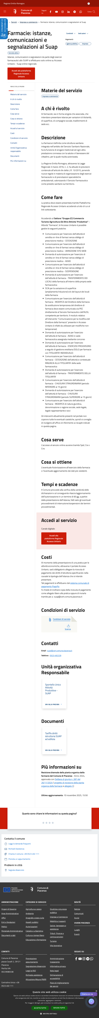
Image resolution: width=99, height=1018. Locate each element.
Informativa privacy (58, 966)
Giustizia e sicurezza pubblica (58, 911)
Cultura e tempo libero (35, 935)
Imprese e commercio (28, 22)
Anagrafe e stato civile (35, 917)
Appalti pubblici (32, 922)
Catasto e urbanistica (34, 930)
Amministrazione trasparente (57, 960)
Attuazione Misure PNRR (36, 979)
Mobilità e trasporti (58, 921)
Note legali (54, 970)
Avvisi (76, 917)
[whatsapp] (92, 958)
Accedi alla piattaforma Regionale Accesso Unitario (21, 73)
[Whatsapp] (79, 11)
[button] (93, 11)
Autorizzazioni (31, 926)
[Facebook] (49, 11)
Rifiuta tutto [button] (59, 1008)
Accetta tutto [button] (40, 1008)
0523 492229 (55, 655)
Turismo (53, 941)
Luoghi (77, 929)
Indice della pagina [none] (17, 86)
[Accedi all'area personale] (88, 3)
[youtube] (80, 958)
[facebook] (76, 958)
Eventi (77, 934)
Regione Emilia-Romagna (14, 3)
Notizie (77, 909)
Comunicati (79, 913)
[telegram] (88, 958)
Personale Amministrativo (12, 930)
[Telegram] (73, 11)
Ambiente (30, 913)
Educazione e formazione (36, 939)
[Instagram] (61, 11)
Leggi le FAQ (31, 970)
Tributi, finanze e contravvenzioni (57, 935)
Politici (4, 926)
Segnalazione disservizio (36, 966)
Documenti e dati (8, 935)
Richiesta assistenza (34, 975)
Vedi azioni (82, 33)
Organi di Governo (8, 909)
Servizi (14, 22)
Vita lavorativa (56, 945)
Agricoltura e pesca (33, 909)
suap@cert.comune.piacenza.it (59, 650)
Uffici (3, 917)
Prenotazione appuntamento (32, 960)
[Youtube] (55, 11)
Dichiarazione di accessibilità (56, 977)
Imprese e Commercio (59, 916)
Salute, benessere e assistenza (58, 927)
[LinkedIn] (67, 11)
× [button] (96, 991)
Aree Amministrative (10, 913)
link (72, 1003)
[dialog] (49, 1003)
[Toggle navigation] (4, 11)
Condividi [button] (69, 33)
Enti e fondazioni (8, 922)
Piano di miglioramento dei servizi (59, 984)
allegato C (68, 786)
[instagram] (84, 958)
